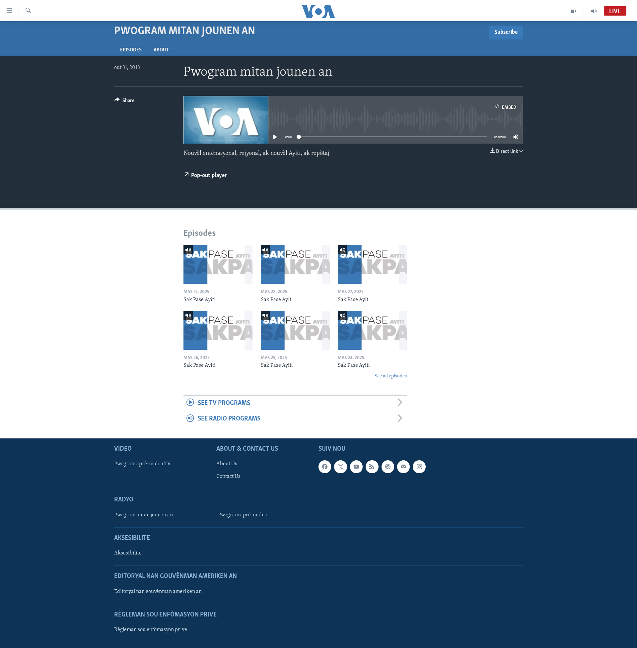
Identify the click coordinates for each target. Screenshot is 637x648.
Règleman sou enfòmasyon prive (150, 629)
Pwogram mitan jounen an (143, 515)
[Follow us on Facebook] (324, 466)
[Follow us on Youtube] (356, 466)
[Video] (574, 11)
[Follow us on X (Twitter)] (340, 466)
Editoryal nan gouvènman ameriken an (158, 591)
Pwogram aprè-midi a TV (142, 464)
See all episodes (391, 376)
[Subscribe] (403, 466)
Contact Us (228, 476)
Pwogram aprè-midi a (242, 515)
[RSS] (372, 466)
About (161, 50)
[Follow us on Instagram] (419, 466)
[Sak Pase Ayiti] (217, 264)
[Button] (124, 102)
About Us (226, 464)
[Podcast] (388, 466)
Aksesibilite (128, 553)
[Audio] (594, 11)
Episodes (131, 50)
